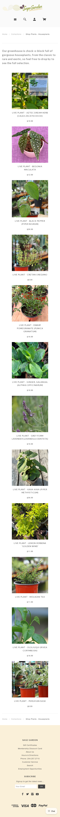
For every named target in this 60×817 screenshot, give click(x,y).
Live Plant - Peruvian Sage (30, 701)
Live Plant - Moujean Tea (30, 597)
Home (4, 34)
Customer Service (30, 762)
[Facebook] (22, 794)
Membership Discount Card (30, 748)
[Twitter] (27, 794)
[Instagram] (32, 794)
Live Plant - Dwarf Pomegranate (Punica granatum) (30, 328)
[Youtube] (37, 794)
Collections (16, 34)
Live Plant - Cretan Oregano (30, 274)
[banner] (30, 7)
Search (30, 765)
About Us (30, 752)
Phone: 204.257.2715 (30, 758)
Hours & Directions (30, 755)
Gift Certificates (30, 745)
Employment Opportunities (30, 768)
